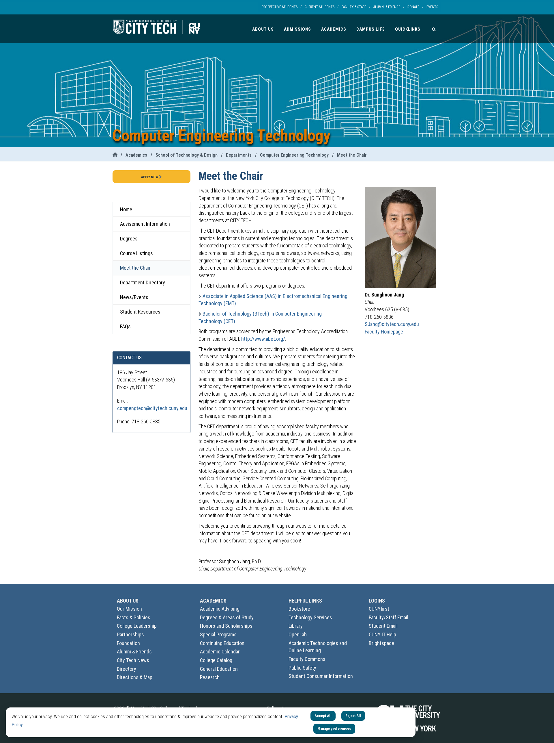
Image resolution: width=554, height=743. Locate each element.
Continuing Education (222, 643)
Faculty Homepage (384, 332)
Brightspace (381, 643)
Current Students (319, 7)
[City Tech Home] (115, 155)
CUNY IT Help (382, 634)
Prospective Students (279, 7)
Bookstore (299, 609)
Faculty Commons (307, 659)
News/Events (134, 297)
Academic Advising (219, 609)
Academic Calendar (220, 651)
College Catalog (216, 660)
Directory (126, 669)
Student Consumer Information (321, 676)
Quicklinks (407, 29)
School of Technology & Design (187, 155)
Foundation (128, 643)
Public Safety (302, 668)
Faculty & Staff (354, 7)
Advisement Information (145, 224)
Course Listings (136, 253)
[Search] (434, 29)
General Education (219, 669)
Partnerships (130, 634)
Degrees (129, 239)
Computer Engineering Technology (294, 155)
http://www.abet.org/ (263, 339)
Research (210, 677)
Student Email (383, 626)
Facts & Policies (133, 617)
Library (296, 626)
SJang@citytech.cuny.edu (392, 324)
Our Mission (129, 609)
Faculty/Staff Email (388, 617)
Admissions (297, 29)
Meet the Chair (352, 155)
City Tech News (133, 660)
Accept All (323, 716)
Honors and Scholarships (226, 626)
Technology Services (310, 617)
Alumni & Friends (386, 7)
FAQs (125, 326)
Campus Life (370, 29)
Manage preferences (334, 728)
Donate (413, 7)
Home (126, 209)
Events (432, 7)
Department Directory (142, 282)
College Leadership (137, 626)
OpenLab (298, 634)
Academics (333, 29)
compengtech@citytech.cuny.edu (152, 408)
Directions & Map (134, 677)
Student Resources (140, 312)
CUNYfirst (379, 609)
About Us (263, 29)
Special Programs (218, 634)
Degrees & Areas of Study (227, 617)
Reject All (353, 716)
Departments (239, 155)
